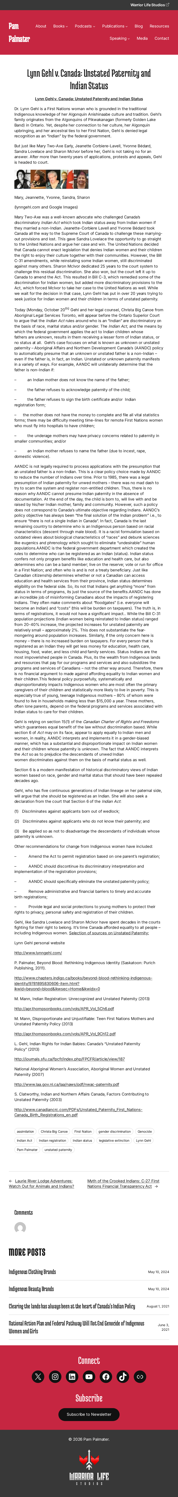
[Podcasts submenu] (94, 26)
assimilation (25, 1131)
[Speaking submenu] (128, 38)
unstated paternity (58, 1150)
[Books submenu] (67, 26)
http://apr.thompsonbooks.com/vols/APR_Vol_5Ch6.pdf (64, 1008)
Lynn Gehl (143, 1140)
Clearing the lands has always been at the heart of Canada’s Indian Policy (72, 1306)
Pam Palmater (27, 1150)
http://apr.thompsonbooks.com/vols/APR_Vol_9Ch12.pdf (65, 1034)
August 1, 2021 (158, 1306)
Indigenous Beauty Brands (31, 1288)
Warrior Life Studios (148, 5)
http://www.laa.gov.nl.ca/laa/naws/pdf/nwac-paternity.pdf (66, 1084)
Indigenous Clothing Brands (32, 1271)
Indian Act (24, 1140)
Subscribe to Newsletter (89, 1414)
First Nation (83, 1131)
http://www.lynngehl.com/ (38, 953)
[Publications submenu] (126, 26)
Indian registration (52, 1140)
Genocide (145, 1131)
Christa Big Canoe (54, 1131)
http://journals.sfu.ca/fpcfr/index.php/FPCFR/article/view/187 (69, 1059)
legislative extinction (114, 1140)
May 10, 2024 (158, 1272)
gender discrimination (115, 1131)
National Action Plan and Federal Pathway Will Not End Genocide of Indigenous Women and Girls (76, 1327)
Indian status (82, 1140)
